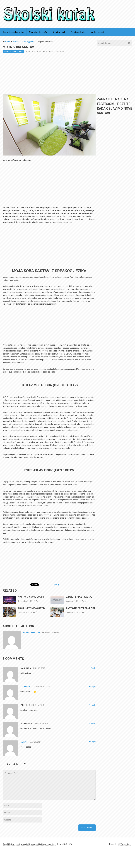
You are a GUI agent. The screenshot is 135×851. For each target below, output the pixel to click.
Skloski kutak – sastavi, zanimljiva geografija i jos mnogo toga (29, 844)
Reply (93, 668)
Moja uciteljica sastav (31, 608)
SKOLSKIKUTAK (57, 51)
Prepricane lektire (78, 32)
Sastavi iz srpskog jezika (13, 32)
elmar (23, 742)
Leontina (25, 687)
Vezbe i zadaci (97, 32)
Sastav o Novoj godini (31, 597)
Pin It (56, 585)
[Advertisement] (49, 74)
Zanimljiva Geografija (38, 32)
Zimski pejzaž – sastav (79, 597)
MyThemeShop (124, 844)
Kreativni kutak (59, 32)
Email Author (52, 632)
